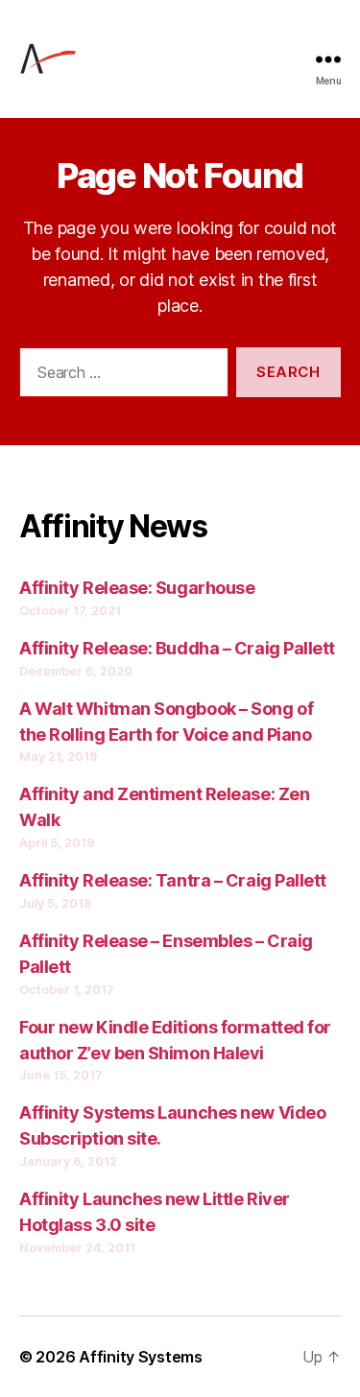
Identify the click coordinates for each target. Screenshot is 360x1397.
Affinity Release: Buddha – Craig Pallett (177, 648)
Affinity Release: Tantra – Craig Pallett (172, 880)
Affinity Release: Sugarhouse (136, 588)
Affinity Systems (141, 1356)
